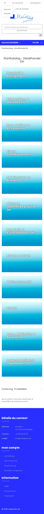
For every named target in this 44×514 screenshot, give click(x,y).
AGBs (6, 486)
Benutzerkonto (10, 461)
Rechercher (22, 31)
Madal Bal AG (14, 509)
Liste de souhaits (22, 9)
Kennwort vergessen (13, 470)
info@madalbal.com (23, 438)
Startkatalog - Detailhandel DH (15, 48)
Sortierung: (7, 389)
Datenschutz (10, 491)
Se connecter (17, 3)
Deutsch (7, 9)
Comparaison (35, 3)
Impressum (9, 496)
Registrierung (10, 466)
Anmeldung (9, 456)
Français (7, 13)
